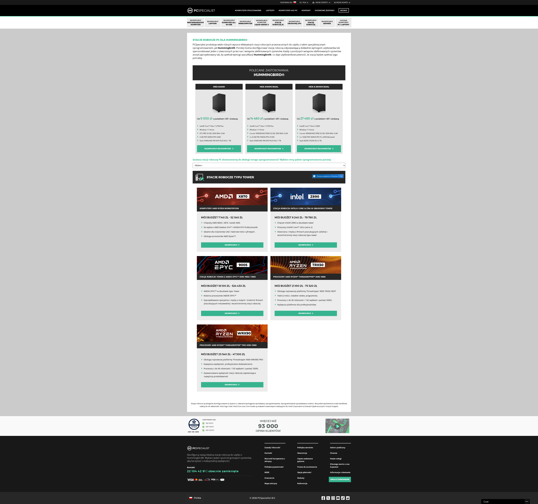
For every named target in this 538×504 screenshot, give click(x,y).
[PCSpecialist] (201, 10)
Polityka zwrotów (305, 447)
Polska (197, 498)
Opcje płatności (304, 472)
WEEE (267, 472)
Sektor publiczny (337, 447)
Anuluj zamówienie (339, 479)
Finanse (333, 453)
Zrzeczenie (269, 478)
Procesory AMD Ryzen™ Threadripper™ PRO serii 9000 (228, 345)
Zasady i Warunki (272, 447)
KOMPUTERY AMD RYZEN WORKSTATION (219, 208)
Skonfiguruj (231, 245)
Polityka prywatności (274, 467)
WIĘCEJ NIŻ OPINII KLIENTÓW (268, 426)
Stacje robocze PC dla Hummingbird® (220, 39)
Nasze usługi (335, 458)
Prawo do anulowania (307, 467)
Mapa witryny (271, 483)
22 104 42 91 (196, 471)
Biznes (343, 10)
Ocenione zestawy (324, 10)
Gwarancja (302, 453)
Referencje (302, 483)
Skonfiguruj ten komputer (218, 149)
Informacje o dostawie (340, 472)
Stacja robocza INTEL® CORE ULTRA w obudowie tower (302, 208)
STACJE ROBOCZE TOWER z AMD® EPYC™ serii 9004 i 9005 (228, 276)
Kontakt (268, 453)
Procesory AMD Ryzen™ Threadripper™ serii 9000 (299, 276)
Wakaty (300, 478)
